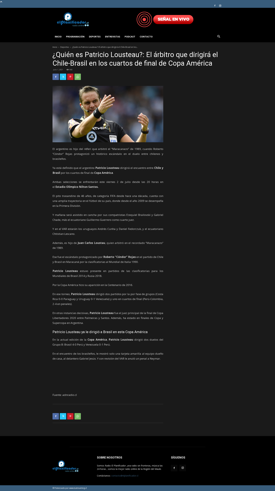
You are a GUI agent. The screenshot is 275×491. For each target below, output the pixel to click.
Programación (75, 36)
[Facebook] (214, 5)
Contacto (146, 36)
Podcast (130, 36)
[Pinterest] (70, 77)
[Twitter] (63, 77)
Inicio (58, 36)
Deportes (95, 36)
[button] (218, 36)
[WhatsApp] (77, 77)
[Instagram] (220, 5)
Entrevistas (112, 36)
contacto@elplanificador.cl (124, 475)
